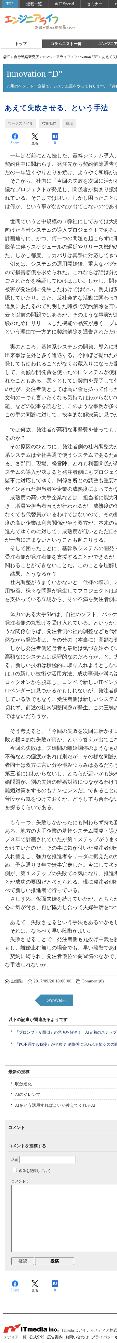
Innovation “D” (86, 57)
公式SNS (37, 1337)
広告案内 (55, 1337)
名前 (15, 1160)
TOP (10, 4)
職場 (69, 123)
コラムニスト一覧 (66, 43)
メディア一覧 (15, 1337)
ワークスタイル (20, 123)
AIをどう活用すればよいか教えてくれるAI (55, 1105)
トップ (21, 43)
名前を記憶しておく (35, 1171)
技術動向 (49, 123)
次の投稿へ (57, 1000)
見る (34, 143)
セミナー (94, 4)
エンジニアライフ (40, 22)
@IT (6, 57)
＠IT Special (64, 4)
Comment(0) (93, 981)
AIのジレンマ (27, 1094)
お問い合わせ (77, 1337)
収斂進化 (23, 1083)
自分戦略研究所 (26, 57)
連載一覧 (34, 4)
